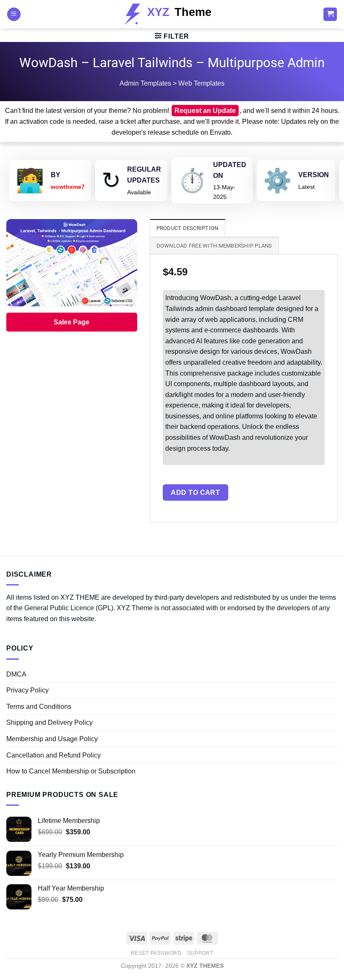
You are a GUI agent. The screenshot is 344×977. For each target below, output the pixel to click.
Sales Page (71, 322)
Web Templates (201, 83)
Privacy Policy (27, 690)
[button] (14, 14)
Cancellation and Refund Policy (53, 755)
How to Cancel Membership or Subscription (71, 771)
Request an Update (205, 110)
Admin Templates (145, 83)
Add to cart (195, 492)
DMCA (16, 674)
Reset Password (156, 953)
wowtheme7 (68, 186)
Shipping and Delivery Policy (49, 722)
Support (200, 953)
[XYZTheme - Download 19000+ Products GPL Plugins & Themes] (172, 14)
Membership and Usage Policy (52, 738)
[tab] (187, 228)
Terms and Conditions (38, 706)
